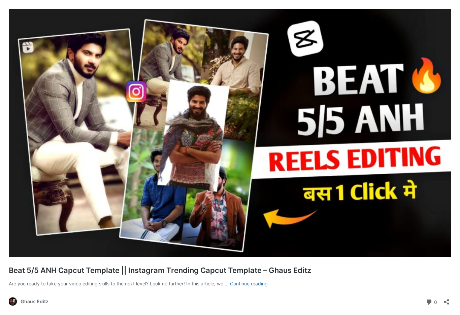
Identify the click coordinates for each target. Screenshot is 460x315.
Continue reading (249, 283)
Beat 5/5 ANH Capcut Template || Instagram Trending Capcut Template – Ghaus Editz (160, 270)
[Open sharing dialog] (446, 299)
